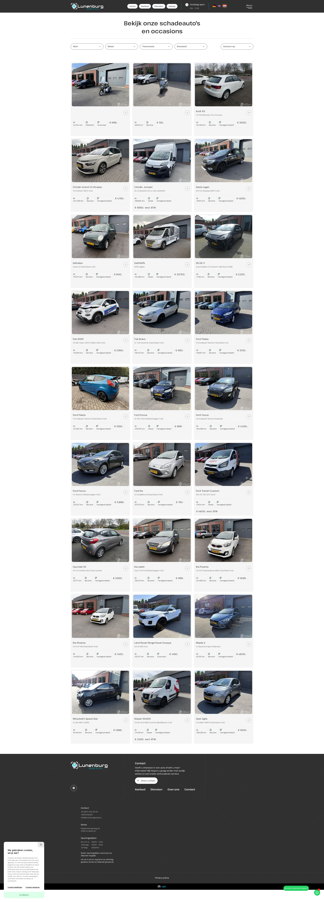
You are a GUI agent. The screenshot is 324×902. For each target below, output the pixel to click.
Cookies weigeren (33, 887)
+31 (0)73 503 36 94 (89, 811)
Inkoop (172, 6)
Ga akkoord (24, 895)
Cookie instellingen (15, 887)
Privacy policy (162, 877)
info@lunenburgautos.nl (91, 817)
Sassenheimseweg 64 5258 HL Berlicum (90, 829)
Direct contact (148, 780)
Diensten (158, 6)
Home (132, 6)
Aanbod (145, 6)
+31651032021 (87, 814)
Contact (189, 789)
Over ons (173, 789)
